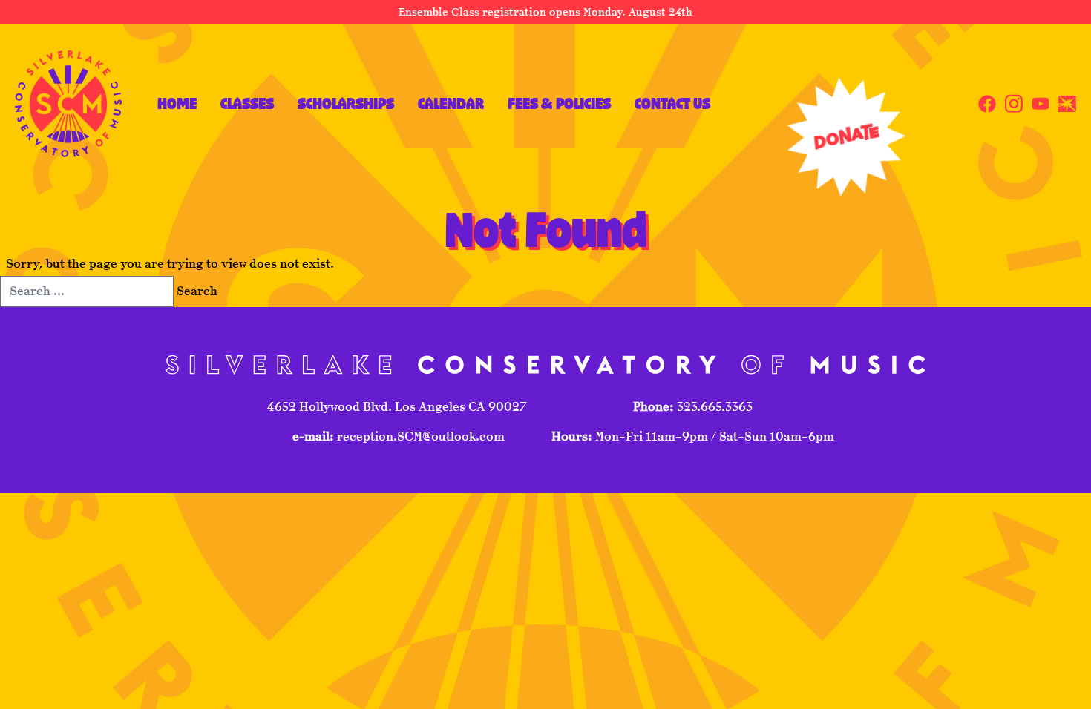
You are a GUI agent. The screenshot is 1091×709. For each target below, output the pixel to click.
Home (177, 103)
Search (197, 291)
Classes (247, 103)
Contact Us (672, 103)
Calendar (451, 103)
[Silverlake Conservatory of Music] (68, 103)
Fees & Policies (559, 103)
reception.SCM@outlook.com (419, 436)
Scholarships (346, 103)
